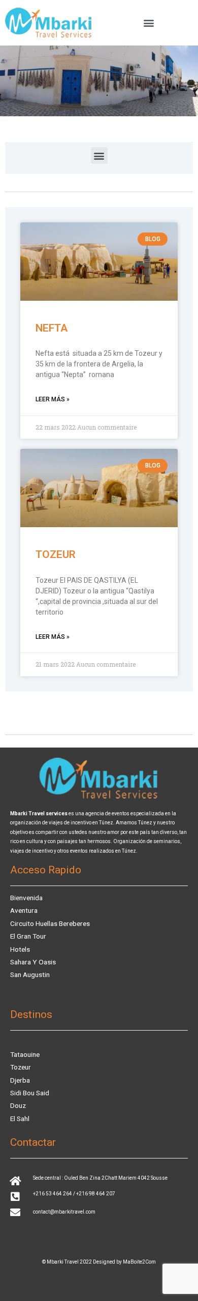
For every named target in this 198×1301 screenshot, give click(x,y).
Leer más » (53, 399)
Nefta (52, 328)
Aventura (24, 910)
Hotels (20, 949)
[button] (148, 23)
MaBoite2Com (139, 1262)
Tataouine (25, 1054)
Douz (18, 1105)
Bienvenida (26, 898)
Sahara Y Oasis (33, 962)
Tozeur (56, 554)
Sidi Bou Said (29, 1093)
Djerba (20, 1080)
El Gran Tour (28, 936)
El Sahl (19, 1118)
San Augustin (30, 974)
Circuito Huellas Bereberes (50, 923)
